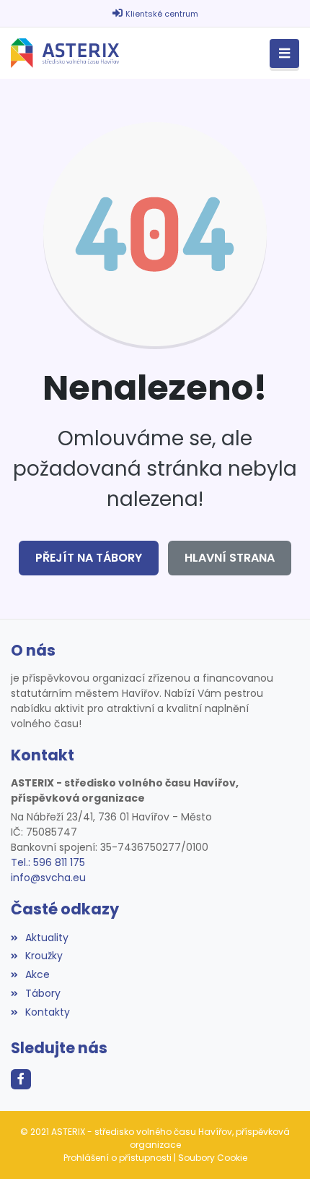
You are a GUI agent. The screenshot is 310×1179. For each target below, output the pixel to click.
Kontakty (47, 1012)
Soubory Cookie (212, 1158)
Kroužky (44, 955)
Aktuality (46, 937)
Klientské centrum (161, 14)
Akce (37, 974)
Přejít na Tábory (88, 557)
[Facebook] (21, 1079)
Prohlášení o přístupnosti (117, 1158)
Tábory (43, 993)
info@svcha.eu (48, 877)
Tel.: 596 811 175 (48, 862)
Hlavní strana (230, 557)
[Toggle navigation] (284, 54)
